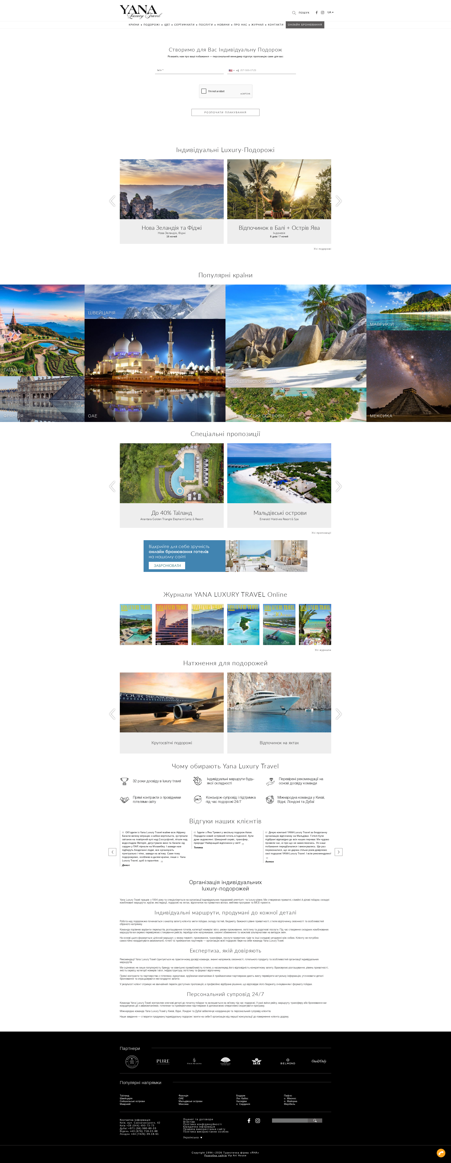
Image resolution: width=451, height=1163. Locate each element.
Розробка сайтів (215, 1155)
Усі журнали (323, 650)
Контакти (276, 24)
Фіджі (182, 233)
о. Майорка (290, 1101)
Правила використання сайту (204, 1129)
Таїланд (13, 370)
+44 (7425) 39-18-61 (145, 1134)
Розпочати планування (225, 112)
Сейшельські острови (258, 382)
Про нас (240, 24)
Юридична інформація (199, 1127)
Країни (134, 24)
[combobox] (233, 70)
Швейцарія (102, 313)
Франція (14, 416)
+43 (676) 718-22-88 (144, 1131)
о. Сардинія (243, 1104)
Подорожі (152, 24)
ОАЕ (92, 416)
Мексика (381, 416)
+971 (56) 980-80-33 (142, 1128)
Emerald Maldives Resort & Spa (279, 519)
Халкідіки (241, 1101)
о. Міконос (290, 1098)
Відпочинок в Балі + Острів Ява (279, 228)
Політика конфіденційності (202, 1124)
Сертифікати (184, 24)
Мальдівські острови (257, 416)
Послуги (206, 24)
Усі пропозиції (321, 532)
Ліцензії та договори (198, 1119)
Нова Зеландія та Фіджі (172, 228)
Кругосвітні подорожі (172, 743)
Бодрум (240, 1095)
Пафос (288, 1095)
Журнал (257, 24)
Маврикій (382, 325)
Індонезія (279, 233)
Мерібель (289, 1104)
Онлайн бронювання (305, 24)
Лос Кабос (242, 1098)
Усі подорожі (322, 248)
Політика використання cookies (206, 1132)
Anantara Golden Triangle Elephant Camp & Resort (171, 519)
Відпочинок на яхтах (279, 743)
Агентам (189, 1122)
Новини (223, 24)
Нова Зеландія (167, 233)
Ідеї (167, 24)
